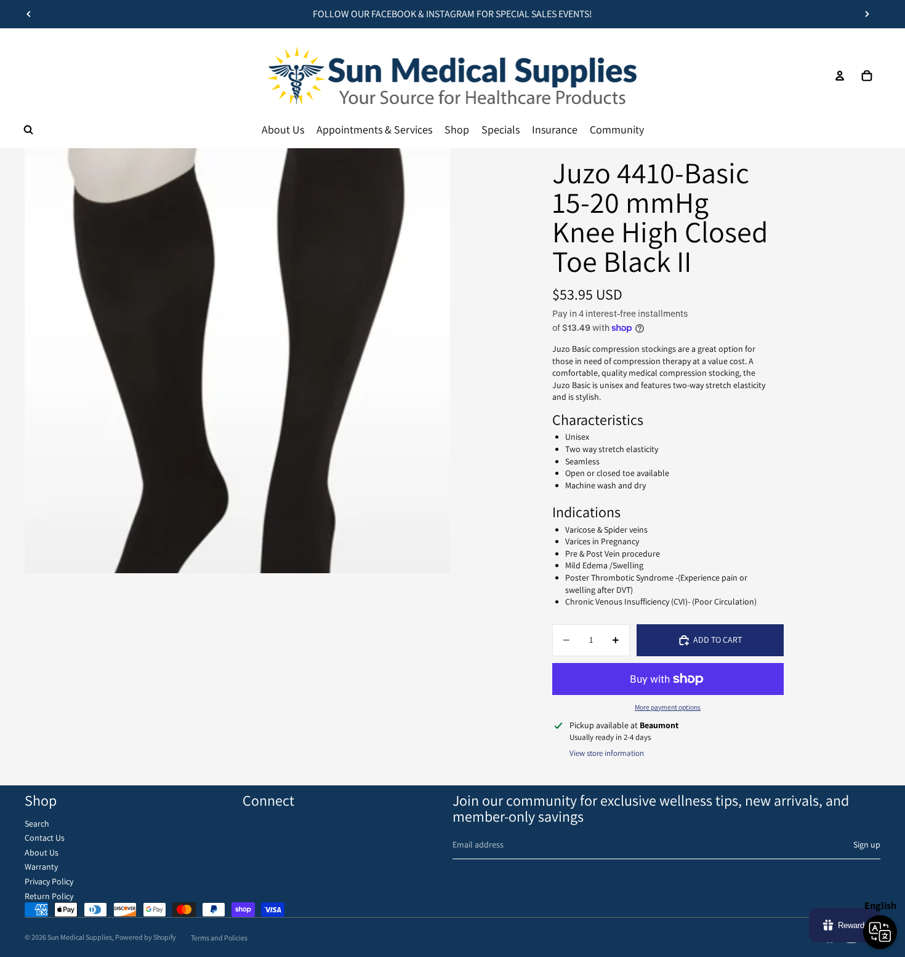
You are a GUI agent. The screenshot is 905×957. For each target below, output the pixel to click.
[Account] (839, 75)
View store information (606, 753)
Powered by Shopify (145, 937)
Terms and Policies (219, 937)
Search (37, 823)
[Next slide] (866, 14)
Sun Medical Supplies (79, 937)
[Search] (28, 129)
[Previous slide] (28, 14)
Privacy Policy (49, 881)
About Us (41, 852)
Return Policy (49, 896)
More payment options (668, 707)
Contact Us (45, 837)
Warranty (41, 866)
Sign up (866, 844)
